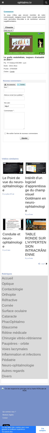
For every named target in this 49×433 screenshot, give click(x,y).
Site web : (7, 103)
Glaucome (10, 327)
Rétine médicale (14, 332)
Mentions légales (8, 415)
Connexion (8, 12)
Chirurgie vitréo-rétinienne (22, 338)
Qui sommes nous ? (9, 412)
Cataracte (9, 316)
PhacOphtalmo (13, 322)
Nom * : (6, 87)
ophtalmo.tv (25, 2)
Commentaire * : (9, 111)
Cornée (7, 305)
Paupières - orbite (15, 343)
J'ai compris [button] (42, 429)
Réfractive (9, 300)
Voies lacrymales (15, 349)
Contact (5, 418)
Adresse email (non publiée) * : (14, 95)
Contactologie (12, 289)
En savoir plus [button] (7, 431)
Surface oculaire (14, 311)
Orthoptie (9, 294)
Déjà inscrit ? (8, 31)
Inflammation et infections (21, 354)
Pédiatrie (8, 360)
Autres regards (13, 371)
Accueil (7, 278)
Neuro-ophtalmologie (18, 365)
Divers (7, 376)
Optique (8, 284)
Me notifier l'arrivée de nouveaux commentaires (22, 133)
